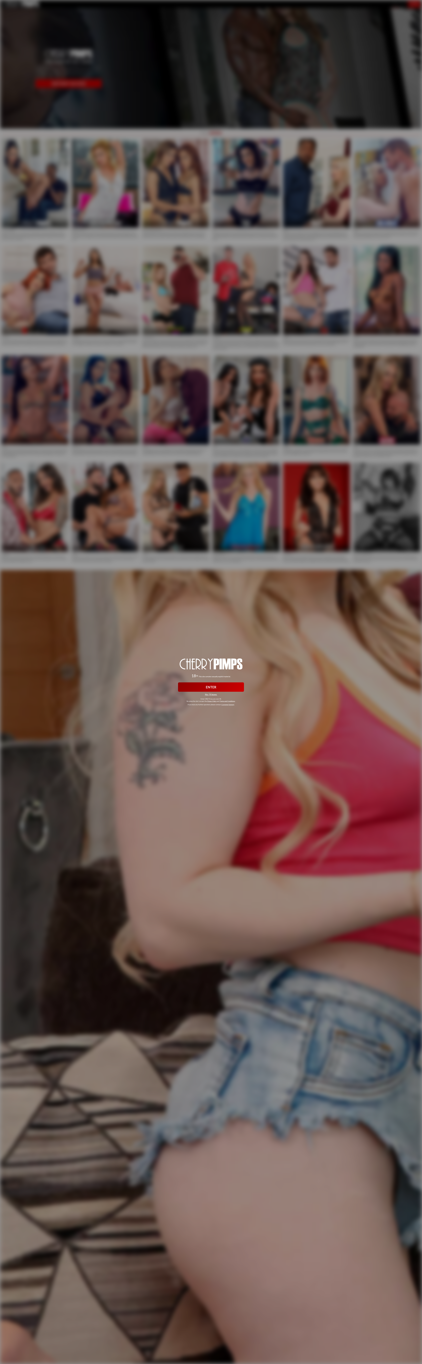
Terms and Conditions (227, 701)
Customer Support (227, 705)
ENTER (211, 687)
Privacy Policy (212, 701)
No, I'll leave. (211, 694)
